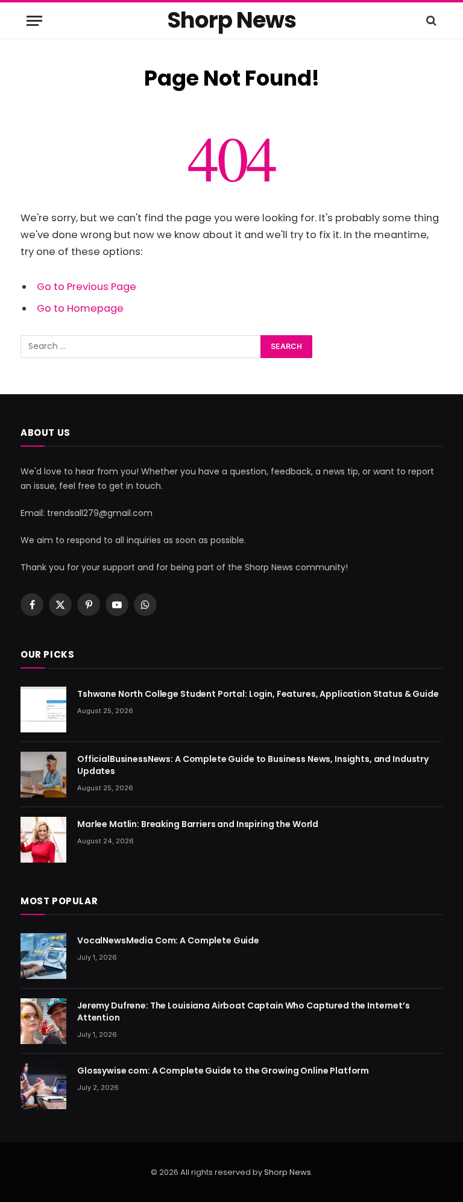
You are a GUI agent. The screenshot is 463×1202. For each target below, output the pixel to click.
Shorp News (287, 1172)
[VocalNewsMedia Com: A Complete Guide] (43, 956)
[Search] (430, 20)
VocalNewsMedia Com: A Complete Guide (168, 940)
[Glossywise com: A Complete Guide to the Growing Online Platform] (43, 1086)
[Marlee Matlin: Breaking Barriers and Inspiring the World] (43, 840)
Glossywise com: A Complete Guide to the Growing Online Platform (223, 1071)
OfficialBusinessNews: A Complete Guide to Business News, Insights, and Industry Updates (253, 765)
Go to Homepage (80, 308)
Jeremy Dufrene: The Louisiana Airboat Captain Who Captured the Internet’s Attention (243, 1011)
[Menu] (34, 20)
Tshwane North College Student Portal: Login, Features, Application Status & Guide (258, 694)
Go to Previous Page (86, 287)
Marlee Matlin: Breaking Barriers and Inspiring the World (197, 824)
